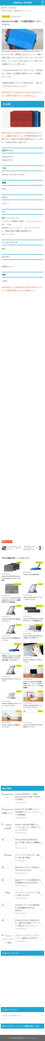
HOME (5, 8)
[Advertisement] (22, 317)
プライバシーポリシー (11, 1015)
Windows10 (12, 8)
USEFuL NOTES (22, 2)
